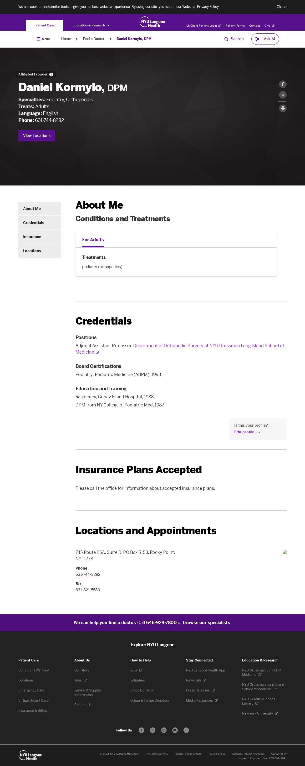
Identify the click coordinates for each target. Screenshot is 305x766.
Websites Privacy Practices (248, 753)
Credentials (33, 222)
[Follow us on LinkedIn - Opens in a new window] (186, 730)
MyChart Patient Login (202, 25)
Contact (254, 25)
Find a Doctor (94, 39)
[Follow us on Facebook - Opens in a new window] (141, 730)
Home (66, 39)
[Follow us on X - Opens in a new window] (152, 730)
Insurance (32, 237)
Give (267, 25)
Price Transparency (156, 753)
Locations (32, 251)
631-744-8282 (49, 120)
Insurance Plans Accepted (139, 470)
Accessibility (279, 753)
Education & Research (89, 25)
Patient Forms (235, 25)
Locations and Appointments (146, 531)
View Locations (37, 135)
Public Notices (216, 753)
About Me (32, 208)
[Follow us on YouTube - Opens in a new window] (175, 730)
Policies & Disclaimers (188, 753)
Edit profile (244, 432)
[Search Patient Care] (226, 39)
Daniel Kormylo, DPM (134, 39)
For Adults (93, 239)
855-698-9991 (278, 758)
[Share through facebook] (283, 84)
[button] (282, 7)
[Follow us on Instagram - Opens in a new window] (164, 730)
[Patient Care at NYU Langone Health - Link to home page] (152, 22)
